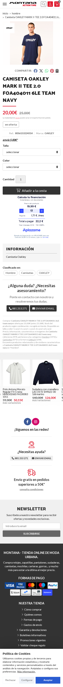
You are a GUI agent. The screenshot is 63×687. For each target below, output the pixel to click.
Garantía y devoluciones (33, 629)
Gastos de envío (33, 624)
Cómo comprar (33, 609)
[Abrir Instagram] (35, 421)
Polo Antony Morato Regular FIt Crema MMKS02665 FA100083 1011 (15, 393)
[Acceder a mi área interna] (50, 4)
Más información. (26, 671)
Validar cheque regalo (32, 645)
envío (17, 118)
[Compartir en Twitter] (41, 71)
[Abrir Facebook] (27, 421)
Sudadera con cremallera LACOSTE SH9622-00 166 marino (45, 392)
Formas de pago (33, 619)
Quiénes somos (33, 614)
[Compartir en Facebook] (35, 71)
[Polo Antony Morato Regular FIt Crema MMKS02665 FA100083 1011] (16, 373)
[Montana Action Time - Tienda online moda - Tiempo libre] (22, 4)
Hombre (45, 337)
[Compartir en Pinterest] (52, 71)
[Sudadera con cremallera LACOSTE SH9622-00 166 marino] (46, 373)
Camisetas (7, 339)
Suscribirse (31, 533)
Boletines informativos (33, 635)
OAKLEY (32, 339)
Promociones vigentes (33, 640)
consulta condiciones (31, 489)
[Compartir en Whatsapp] (46, 71)
